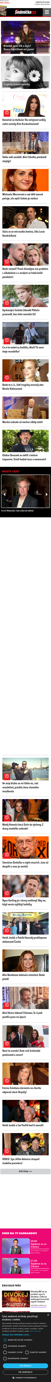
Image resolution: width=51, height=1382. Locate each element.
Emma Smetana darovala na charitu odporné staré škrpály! (21, 1090)
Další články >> (25, 1171)
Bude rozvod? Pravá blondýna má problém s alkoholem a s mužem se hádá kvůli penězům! (25, 273)
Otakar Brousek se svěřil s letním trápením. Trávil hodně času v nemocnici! (24, 457)
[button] (25, 1334)
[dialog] (25, 1347)
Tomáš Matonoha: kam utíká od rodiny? (17, 511)
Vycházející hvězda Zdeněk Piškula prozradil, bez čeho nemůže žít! (20, 312)
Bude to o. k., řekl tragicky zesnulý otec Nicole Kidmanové (23, 387)
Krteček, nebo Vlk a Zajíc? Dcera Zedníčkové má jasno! (19, 48)
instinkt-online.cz (38, 1305)
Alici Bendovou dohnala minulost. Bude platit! (23, 977)
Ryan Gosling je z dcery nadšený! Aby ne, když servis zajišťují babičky (24, 902)
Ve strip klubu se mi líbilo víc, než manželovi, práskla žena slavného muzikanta (20, 787)
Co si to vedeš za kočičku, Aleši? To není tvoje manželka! (23, 349)
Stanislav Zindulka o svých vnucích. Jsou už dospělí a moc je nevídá (25, 864)
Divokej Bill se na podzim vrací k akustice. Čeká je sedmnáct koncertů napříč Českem (40, 1297)
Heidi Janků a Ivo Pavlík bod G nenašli (22, 1125)
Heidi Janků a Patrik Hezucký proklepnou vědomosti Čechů (24, 939)
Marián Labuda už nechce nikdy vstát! (22, 422)
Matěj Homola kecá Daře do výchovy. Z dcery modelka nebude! (22, 826)
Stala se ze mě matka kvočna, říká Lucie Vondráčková (23, 233)
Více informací (35, 1331)
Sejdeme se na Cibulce (38, 1244)
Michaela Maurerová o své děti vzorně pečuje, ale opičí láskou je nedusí (22, 196)
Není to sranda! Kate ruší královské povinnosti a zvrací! (21, 1052)
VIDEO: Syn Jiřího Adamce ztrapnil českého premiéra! (20, 1161)
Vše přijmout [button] (26, 1366)
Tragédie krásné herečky (17, 84)
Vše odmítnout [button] (25, 1372)
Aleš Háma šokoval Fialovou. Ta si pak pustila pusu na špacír (22, 1015)
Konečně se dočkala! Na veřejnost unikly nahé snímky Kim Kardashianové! (24, 122)
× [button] (48, 1315)
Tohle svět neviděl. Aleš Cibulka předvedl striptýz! (24, 159)
